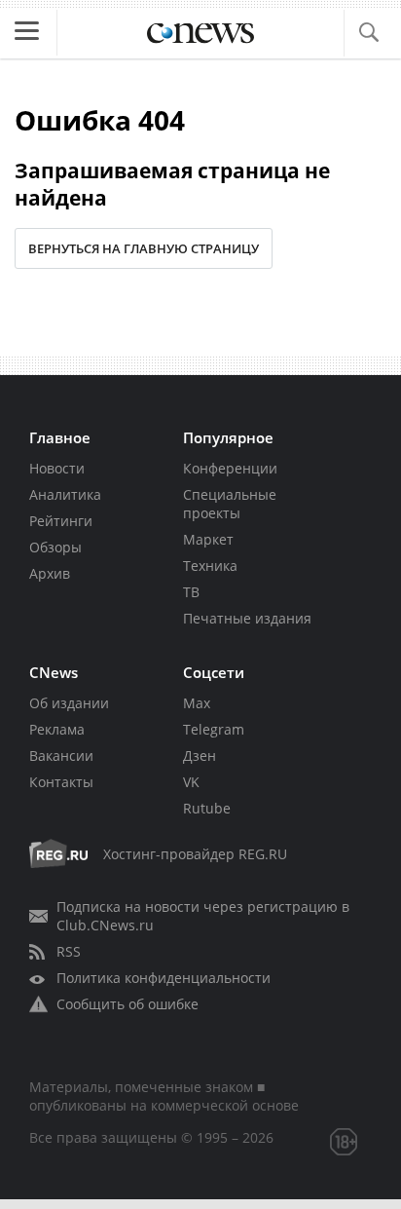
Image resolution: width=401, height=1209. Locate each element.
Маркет (208, 539)
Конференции (230, 468)
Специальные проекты (229, 503)
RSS (68, 951)
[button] (368, 33)
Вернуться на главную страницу (143, 248)
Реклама (57, 729)
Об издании (69, 703)
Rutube (207, 808)
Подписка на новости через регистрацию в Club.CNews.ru (202, 915)
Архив (49, 573)
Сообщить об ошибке (127, 1004)
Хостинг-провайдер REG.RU (195, 854)
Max (196, 703)
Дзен (199, 755)
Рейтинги (60, 520)
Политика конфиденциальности (163, 977)
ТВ (191, 592)
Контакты (61, 782)
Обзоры (55, 547)
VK (191, 782)
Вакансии (61, 755)
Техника (210, 565)
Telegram (213, 729)
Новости (57, 468)
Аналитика (65, 494)
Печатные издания (247, 618)
